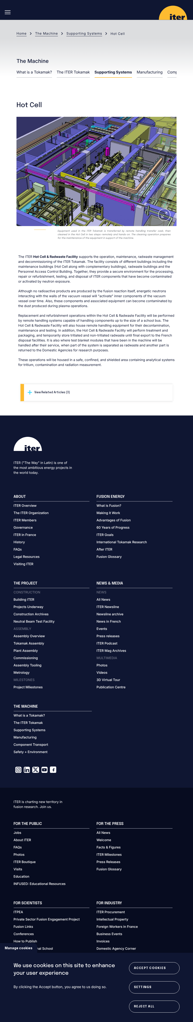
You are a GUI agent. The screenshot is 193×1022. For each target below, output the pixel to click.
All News (103, 600)
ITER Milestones (109, 855)
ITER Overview (25, 506)
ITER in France (25, 535)
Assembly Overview (29, 636)
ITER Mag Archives (111, 651)
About (20, 497)
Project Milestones (28, 687)
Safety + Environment (31, 752)
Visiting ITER (23, 564)
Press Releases (108, 862)
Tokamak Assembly (29, 643)
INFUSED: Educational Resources (40, 884)
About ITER (22, 840)
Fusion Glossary (109, 557)
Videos (101, 673)
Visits (18, 869)
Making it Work (108, 513)
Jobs (17, 833)
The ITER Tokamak (73, 72)
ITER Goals (104, 535)
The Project (25, 583)
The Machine (46, 34)
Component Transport (31, 745)
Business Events (109, 934)
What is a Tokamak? (34, 72)
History (19, 542)
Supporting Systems (84, 34)
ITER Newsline (107, 607)
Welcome (103, 840)
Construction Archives (31, 614)
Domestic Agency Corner (116, 949)
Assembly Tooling (28, 665)
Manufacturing (150, 72)
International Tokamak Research (121, 542)
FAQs (18, 550)
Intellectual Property (112, 919)
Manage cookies (18, 948)
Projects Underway (29, 607)
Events (101, 629)
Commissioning (26, 658)
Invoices (103, 941)
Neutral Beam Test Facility (34, 622)
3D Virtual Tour (108, 680)
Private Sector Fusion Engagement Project (47, 919)
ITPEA (18, 912)
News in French (108, 622)
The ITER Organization (31, 513)
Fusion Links (23, 927)
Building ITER (24, 600)
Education (21, 877)
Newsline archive (109, 614)
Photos (101, 665)
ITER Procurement (110, 912)
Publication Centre (110, 687)
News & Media (109, 583)
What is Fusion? (108, 506)
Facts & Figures (108, 847)
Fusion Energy (110, 497)
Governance (23, 528)
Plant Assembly (26, 651)
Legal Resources (27, 557)
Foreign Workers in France (117, 927)
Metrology (22, 673)
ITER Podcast (106, 643)
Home (21, 34)
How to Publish (25, 941)
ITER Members (25, 520)
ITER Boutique (25, 862)
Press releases (108, 636)
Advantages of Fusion (113, 520)
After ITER (104, 550)
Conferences (24, 934)
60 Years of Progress (112, 528)
